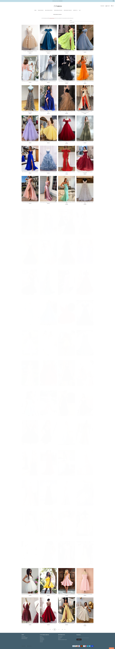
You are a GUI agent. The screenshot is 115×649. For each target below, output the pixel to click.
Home (35, 10)
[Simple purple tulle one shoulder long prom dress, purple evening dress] (66, 279)
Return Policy (41, 637)
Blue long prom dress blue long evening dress (66, 413)
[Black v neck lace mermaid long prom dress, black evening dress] (30, 279)
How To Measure (42, 639)
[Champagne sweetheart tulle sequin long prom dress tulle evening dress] (48, 520)
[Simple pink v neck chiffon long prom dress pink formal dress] (30, 370)
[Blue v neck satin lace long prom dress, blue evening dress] (30, 158)
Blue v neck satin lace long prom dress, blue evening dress (30, 171)
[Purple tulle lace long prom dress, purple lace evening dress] (30, 128)
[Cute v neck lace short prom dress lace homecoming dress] (30, 550)
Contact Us (75, 10)
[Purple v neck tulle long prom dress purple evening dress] (30, 340)
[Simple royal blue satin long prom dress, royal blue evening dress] (48, 98)
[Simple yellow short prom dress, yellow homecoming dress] (48, 581)
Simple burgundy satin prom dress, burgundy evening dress (48, 623)
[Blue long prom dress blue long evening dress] (66, 400)
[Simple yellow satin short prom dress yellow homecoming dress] (66, 340)
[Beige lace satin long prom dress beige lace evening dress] (30, 520)
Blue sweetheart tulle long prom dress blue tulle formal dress (85, 503)
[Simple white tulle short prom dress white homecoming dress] (30, 581)
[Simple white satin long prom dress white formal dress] (48, 340)
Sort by (71, 20)
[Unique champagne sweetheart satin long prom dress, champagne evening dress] (85, 98)
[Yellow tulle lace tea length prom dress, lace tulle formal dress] (48, 128)
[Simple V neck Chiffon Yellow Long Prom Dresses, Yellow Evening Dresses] (66, 37)
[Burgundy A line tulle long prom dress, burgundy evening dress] (66, 128)
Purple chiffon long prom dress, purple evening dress (85, 262)
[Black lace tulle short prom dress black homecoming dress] (85, 400)
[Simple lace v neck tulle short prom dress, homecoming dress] (30, 610)
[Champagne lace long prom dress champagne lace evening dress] (66, 550)
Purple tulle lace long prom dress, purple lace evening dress (30, 141)
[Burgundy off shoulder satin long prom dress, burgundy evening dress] (85, 279)
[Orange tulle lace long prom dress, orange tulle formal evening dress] (85, 67)
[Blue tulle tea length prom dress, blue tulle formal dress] (48, 309)
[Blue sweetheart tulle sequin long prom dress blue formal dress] (85, 340)
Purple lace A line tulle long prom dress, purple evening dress (85, 232)
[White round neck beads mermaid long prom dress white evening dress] (66, 520)
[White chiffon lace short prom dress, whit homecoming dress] (30, 67)
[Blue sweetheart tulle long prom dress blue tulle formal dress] (85, 490)
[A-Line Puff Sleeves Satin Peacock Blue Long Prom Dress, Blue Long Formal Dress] (48, 37)
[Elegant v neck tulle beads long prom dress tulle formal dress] (66, 490)
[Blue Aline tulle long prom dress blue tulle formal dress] (48, 67)
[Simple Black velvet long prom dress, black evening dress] (30, 249)
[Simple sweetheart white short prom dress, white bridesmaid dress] (85, 610)
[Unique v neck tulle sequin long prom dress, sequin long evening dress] (30, 98)
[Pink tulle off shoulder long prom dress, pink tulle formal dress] (48, 249)
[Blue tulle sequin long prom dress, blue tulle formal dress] (48, 158)
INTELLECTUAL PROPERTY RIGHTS (62, 639)
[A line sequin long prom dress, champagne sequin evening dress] (85, 188)
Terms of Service (60, 636)
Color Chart (41, 640)
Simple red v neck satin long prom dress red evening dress (48, 473)
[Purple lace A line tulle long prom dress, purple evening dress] (85, 219)
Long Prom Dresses (48, 10)
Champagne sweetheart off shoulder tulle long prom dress (48, 413)
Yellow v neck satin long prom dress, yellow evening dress (66, 623)
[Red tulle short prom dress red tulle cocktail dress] (48, 370)
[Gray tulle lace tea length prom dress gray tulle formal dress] (66, 429)
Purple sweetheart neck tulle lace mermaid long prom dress (48, 232)
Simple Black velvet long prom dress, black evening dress (30, 262)
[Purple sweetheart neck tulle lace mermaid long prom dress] (48, 219)
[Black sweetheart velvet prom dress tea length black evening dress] (66, 370)
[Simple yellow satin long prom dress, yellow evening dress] (85, 550)
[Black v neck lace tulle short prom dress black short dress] (48, 429)
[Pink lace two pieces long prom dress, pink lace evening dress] (48, 188)
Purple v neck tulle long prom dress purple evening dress (30, 353)
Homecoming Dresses (58, 10)
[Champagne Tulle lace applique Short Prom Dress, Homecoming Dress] (30, 37)
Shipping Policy (42, 638)
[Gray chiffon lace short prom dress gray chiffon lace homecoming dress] (48, 550)
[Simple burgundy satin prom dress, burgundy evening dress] (48, 610)
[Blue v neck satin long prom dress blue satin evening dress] (85, 309)
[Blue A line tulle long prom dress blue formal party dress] (85, 37)
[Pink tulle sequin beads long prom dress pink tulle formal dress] (30, 490)
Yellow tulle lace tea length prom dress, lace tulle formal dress (48, 141)
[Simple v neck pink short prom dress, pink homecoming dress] (66, 581)
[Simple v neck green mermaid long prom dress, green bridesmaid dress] (48, 279)
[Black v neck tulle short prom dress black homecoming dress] (30, 429)
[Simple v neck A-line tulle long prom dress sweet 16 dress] (85, 460)
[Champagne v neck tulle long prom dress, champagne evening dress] (66, 98)
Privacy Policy (60, 637)
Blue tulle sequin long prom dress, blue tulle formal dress (48, 171)
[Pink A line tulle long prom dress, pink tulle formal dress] (30, 188)
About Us (41, 636)
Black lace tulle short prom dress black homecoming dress (85, 413)
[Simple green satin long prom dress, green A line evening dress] (66, 219)
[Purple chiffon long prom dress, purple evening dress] (85, 249)
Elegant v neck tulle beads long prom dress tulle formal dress (66, 503)
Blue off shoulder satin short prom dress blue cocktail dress (30, 413)
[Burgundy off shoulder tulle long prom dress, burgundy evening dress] (85, 158)
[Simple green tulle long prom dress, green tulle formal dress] (85, 128)
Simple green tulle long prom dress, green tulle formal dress (85, 141)
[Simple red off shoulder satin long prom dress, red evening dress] (66, 158)
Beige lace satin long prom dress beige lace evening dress (30, 533)
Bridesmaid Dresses (68, 10)
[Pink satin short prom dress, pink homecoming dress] (85, 581)
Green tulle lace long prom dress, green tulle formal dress (30, 232)
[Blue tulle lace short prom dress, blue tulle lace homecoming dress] (30, 309)
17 (62, 629)
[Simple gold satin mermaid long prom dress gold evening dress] (66, 460)
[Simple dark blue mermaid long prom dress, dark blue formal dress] (30, 460)
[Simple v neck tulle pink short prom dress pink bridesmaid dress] (85, 370)
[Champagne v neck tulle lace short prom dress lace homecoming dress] (85, 520)
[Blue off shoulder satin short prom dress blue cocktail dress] (30, 400)
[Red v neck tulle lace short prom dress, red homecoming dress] (66, 309)
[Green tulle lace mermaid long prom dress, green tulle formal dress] (66, 188)
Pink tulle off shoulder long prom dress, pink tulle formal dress (48, 262)
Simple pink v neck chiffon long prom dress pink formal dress (30, 383)
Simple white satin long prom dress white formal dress (48, 353)
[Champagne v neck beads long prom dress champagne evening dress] (85, 429)
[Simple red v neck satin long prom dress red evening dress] (48, 460)
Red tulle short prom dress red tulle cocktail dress (48, 383)
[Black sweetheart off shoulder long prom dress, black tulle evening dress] (66, 67)
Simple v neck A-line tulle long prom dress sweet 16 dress (85, 473)
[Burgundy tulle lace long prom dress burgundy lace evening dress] (48, 490)
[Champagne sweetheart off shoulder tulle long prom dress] (48, 400)
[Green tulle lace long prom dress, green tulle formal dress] (30, 219)
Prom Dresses (23, 636)
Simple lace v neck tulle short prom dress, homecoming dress (30, 623)
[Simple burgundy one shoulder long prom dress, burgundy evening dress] (66, 249)
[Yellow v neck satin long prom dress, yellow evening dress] (66, 610)
